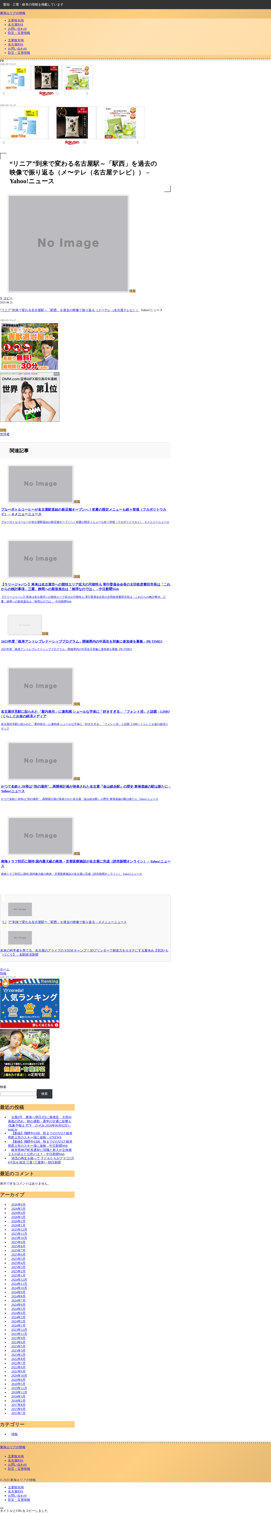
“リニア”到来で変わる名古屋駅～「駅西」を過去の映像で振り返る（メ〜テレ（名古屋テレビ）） (69, 310)
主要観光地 (16, 1456)
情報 (3, 430)
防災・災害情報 (19, 1468)
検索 (3, 1087)
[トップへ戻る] (1, 1508)
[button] (8, 298)
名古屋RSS (15, 1460)
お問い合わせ (17, 1464)
